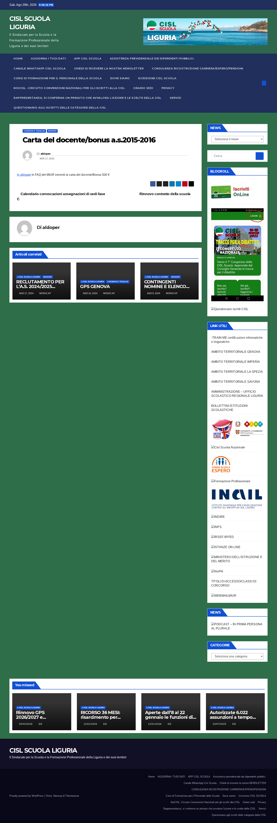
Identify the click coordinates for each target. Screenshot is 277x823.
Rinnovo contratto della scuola (165, 194)
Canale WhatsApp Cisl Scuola (40, 68)
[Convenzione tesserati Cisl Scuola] (237, 428)
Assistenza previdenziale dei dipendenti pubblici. (152, 58)
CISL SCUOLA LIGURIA (43, 750)
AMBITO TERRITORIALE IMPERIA (235, 361)
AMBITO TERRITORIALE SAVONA (235, 381)
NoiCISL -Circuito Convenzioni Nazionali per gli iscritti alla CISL (69, 88)
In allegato (24, 174)
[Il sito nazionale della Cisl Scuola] (228, 447)
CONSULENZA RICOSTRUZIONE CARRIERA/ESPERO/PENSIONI (197, 68)
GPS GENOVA (94, 286)
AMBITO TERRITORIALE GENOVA (235, 351)
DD (40, 724)
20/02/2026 (26, 724)
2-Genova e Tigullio (34, 131)
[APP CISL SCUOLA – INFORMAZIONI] (237, 254)
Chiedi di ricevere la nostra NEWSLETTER (109, 68)
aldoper (46, 153)
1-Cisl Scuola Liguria (28, 277)
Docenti (52, 131)
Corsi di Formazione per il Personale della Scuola (58, 78)
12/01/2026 (91, 724)
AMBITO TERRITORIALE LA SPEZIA (237, 371)
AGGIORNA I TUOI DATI (48, 58)
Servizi (175, 98)
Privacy (167, 88)
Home (18, 58)
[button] (258, 83)
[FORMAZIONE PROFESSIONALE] (230, 481)
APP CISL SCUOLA (88, 58)
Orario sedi (143, 88)
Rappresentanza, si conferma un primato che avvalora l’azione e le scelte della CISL (87, 98)
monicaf (45, 293)
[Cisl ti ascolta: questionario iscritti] (229, 309)
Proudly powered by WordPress (26, 795)
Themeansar (72, 795)
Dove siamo (120, 78)
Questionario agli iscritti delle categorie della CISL (60, 107)
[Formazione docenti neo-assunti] (218, 516)
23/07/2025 (220, 724)
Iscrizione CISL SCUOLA (157, 78)
